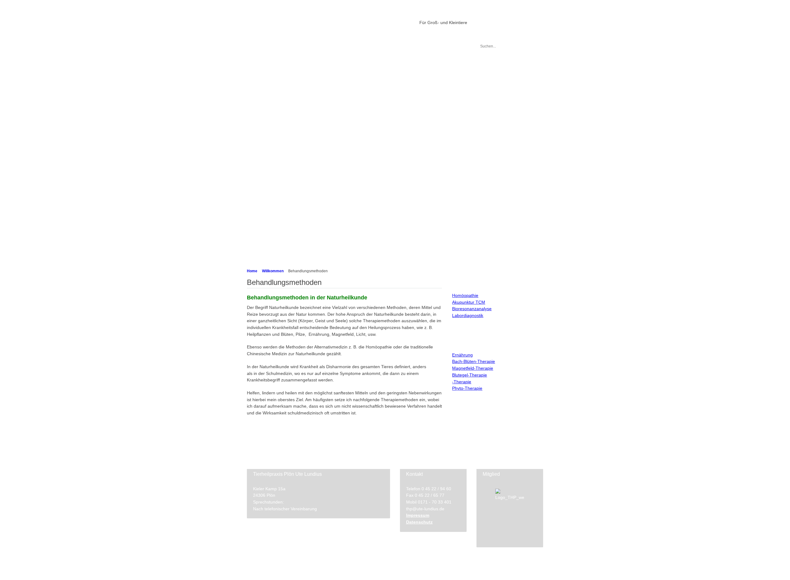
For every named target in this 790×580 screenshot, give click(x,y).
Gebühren (264, 135)
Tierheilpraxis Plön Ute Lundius (331, 21)
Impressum (417, 515)
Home (252, 271)
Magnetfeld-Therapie (472, 368)
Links (260, 244)
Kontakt (262, 233)
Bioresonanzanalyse (472, 308)
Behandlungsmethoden (276, 60)
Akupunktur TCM (468, 302)
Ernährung (462, 354)
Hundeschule (267, 223)
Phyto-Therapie (467, 388)
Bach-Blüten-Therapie (473, 361)
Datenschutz (419, 522)
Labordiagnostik (270, 109)
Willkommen (273, 271)
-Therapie (461, 381)
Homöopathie (465, 295)
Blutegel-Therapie (469, 374)
